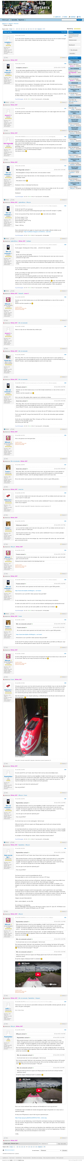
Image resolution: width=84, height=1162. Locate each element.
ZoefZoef (72, 164)
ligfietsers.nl (5, 23)
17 (33, 29)
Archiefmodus (19, 1157)
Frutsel (7, 471)
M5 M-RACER (75, 83)
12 (21, 29)
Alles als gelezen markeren (49, 1157)
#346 (65, 296)
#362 (65, 917)
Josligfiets (7, 42)
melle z (7, 1008)
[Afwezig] (11, 304)
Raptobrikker (8, 776)
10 (16, 29)
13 (23, 29)
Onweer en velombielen (74, 76)
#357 (65, 653)
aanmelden (76, 34)
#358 (65, 682)
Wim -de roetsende (53, 205)
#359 (65, 769)
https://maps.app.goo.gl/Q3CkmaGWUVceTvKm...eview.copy (31, 1117)
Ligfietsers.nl (5, 1157)
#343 (65, 165)
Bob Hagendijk (52, 136)
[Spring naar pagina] (44, 29)
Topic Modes (64, 31)
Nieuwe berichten (27, 1157)
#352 (65, 492)
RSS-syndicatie (59, 1157)
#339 (65, 35)
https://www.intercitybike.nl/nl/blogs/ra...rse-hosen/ (28, 590)
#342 (65, 136)
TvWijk (72, 109)
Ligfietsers (10, 23)
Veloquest (37, 998)
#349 (65, 382)
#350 (65, 435)
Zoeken (65, 16)
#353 (65, 521)
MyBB (11, 1160)
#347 (65, 326)
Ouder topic (7, 1143)
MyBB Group (21, 1160)
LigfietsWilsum (21, 202)
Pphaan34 (20, 293)
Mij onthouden (73, 50)
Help (80, 16)
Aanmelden (14, 19)
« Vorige (10, 29)
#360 (65, 798)
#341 (65, 108)
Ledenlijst (72, 16)
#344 (65, 205)
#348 (65, 354)
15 (28, 29)
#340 (65, 63)
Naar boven (12, 1157)
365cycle (28, 202)
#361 (65, 848)
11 (19, 29)
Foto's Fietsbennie (74, 68)
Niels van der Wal (73, 101)
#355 (65, 579)
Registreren (21, 19)
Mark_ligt (72, 87)
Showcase (16, 23)
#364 (65, 1029)
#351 (65, 464)
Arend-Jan (7, 360)
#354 (65, 550)
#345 (65, 244)
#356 (65, 619)
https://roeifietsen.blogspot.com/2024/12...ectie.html (37, 231)
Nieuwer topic (14, 1143)
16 (30, 29)
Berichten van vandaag (37, 1157)
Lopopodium (71, 172)
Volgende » (40, 29)
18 (35, 29)
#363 (65, 1001)
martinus (72, 94)
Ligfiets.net (57, 16)
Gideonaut (7, 500)
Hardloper (28, 241)
